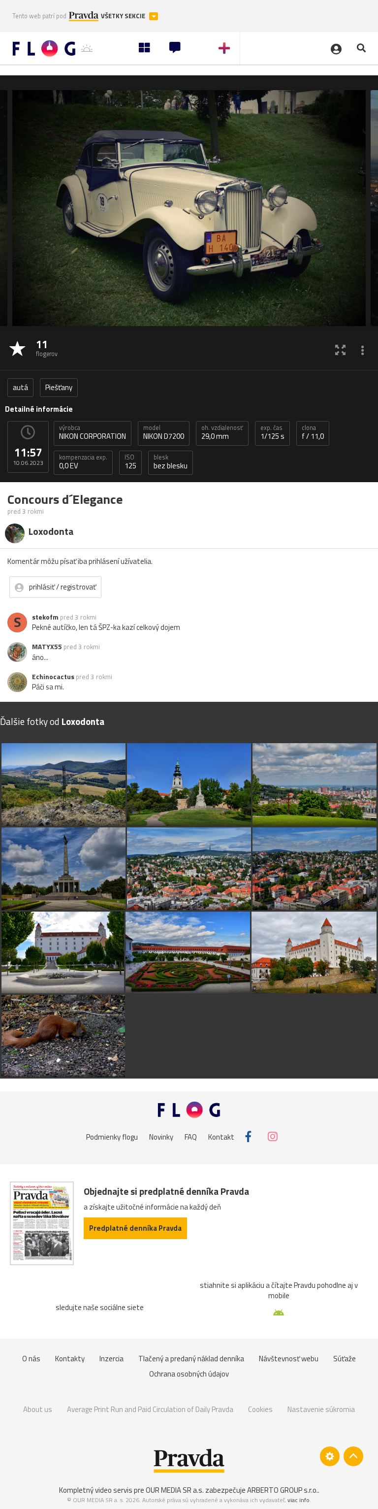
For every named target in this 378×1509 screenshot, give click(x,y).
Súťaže (344, 1358)
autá (20, 387)
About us (37, 1409)
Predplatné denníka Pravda (135, 1228)
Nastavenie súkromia (321, 1409)
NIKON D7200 (163, 432)
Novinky (161, 1136)
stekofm (45, 617)
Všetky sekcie (124, 16)
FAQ (191, 1136)
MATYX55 (47, 647)
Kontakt (221, 1136)
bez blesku (171, 462)
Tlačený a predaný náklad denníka (191, 1358)
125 (130, 462)
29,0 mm (222, 432)
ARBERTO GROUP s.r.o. (282, 1490)
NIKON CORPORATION (92, 432)
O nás (31, 1358)
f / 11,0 (313, 432)
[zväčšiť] (340, 349)
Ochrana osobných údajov (189, 1374)
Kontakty (70, 1358)
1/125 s (272, 432)
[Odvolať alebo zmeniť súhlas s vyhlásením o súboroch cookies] (330, 1456)
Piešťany (58, 387)
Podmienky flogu (112, 1136)
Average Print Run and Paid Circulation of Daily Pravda (150, 1409)
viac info (298, 1500)
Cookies (260, 1409)
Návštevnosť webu (288, 1358)
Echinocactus (53, 677)
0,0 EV (83, 462)
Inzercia (111, 1358)
